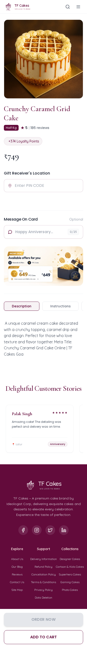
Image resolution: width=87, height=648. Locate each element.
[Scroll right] (82, 430)
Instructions (60, 306)
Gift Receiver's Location (27, 173)
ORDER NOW (43, 619)
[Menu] (78, 7)
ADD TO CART (43, 637)
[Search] (67, 7)
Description (21, 306)
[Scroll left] (5, 430)
